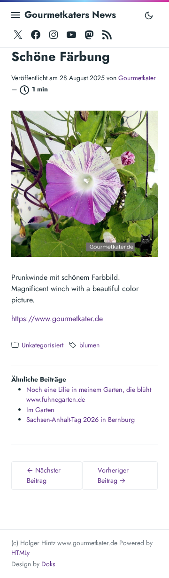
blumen (89, 345)
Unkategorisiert (42, 345)
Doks (48, 564)
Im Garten (40, 409)
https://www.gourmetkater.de (57, 318)
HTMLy (20, 552)
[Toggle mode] (149, 15)
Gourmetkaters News (70, 15)
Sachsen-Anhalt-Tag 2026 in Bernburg (80, 419)
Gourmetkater (137, 78)
